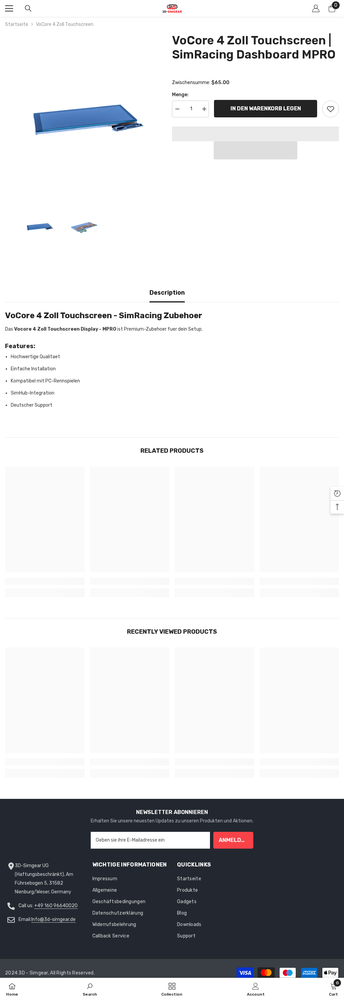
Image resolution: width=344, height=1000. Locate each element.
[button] (255, 150)
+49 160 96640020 (56, 906)
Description (167, 292)
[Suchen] (28, 8)
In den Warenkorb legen (265, 108)
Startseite (16, 24)
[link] (45, 581)
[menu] (9, 8)
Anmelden (233, 840)
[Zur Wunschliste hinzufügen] (330, 109)
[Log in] (315, 8)
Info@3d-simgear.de (53, 919)
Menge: (180, 95)
